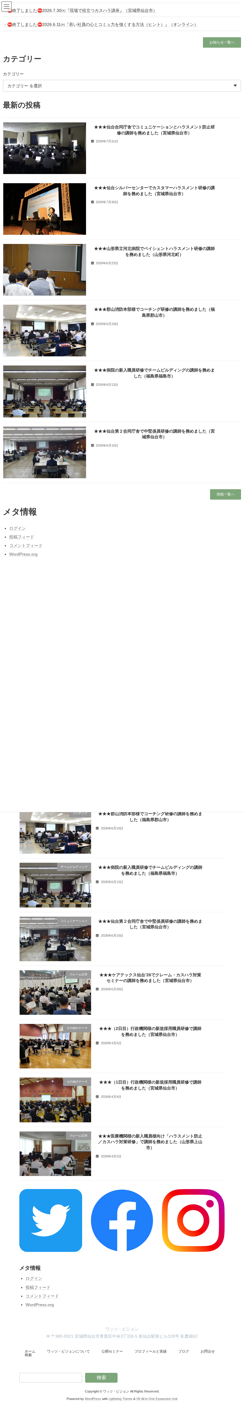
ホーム (30, 1351)
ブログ (183, 1351)
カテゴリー (13, 74)
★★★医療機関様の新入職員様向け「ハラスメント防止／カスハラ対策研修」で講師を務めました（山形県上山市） (150, 1141)
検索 (28, 1355)
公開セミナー (112, 1351)
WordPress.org (40, 1304)
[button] (222, 42)
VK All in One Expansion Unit (156, 1399)
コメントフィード (42, 1296)
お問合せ (208, 1351)
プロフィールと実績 (150, 1351)
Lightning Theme (120, 1399)
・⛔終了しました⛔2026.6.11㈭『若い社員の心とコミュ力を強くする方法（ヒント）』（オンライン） (100, 24)
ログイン (34, 1278)
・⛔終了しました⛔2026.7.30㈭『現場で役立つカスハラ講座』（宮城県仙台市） (80, 10)
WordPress (93, 1399)
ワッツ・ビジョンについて (68, 1351)
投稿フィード (38, 1287)
